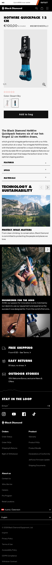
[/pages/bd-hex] (3, 3)
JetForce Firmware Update (39, 460)
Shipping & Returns (9, 448)
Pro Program (7, 496)
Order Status (7, 437)
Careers (5, 490)
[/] (12, 8)
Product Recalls (35, 448)
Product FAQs (34, 442)
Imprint (5, 533)
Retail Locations (8, 501)
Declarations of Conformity (39, 454)
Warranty (32, 437)
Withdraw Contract (9, 561)
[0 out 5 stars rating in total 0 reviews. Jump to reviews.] (10, 92)
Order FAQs (6, 442)
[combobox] (26, 509)
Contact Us (6, 478)
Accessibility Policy (9, 550)
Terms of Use (7, 544)
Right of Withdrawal (10, 454)
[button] (36, 8)
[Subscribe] (48, 406)
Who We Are (7, 484)
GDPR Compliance (9, 556)
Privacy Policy (7, 538)
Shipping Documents (37, 465)
